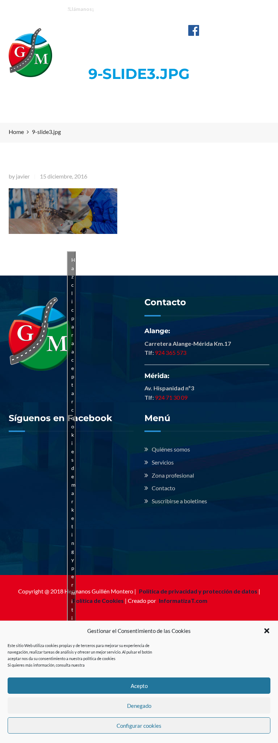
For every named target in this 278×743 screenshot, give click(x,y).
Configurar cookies (139, 725)
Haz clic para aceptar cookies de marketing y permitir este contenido (73, 497)
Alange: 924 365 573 (125, 8)
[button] (266, 630)
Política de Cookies (98, 600)
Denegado (139, 705)
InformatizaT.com (183, 600)
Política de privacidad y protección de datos (198, 591)
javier (23, 176)
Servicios (163, 462)
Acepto (139, 686)
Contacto (163, 487)
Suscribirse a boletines (179, 501)
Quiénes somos (171, 449)
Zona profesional (173, 475)
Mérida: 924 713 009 (184, 8)
